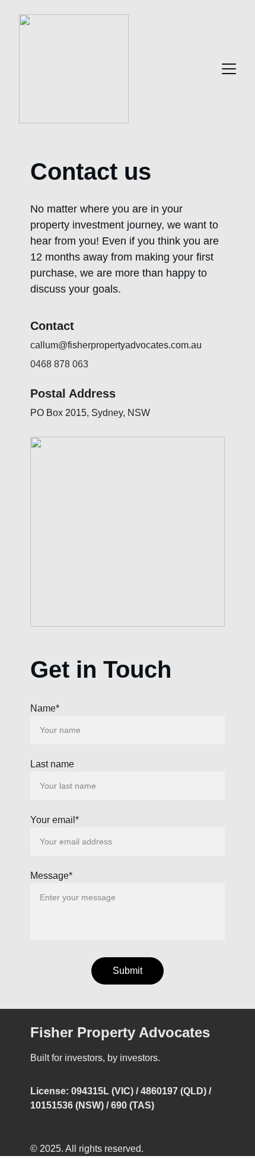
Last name (52, 764)
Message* (51, 876)
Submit (127, 971)
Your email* (54, 820)
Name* (44, 708)
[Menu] (229, 68)
